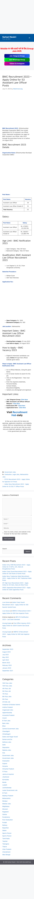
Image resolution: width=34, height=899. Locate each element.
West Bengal (6, 854)
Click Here (24, 399)
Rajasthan (5, 828)
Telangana (5, 844)
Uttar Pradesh (6, 849)
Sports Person (6, 833)
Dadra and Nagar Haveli (10, 737)
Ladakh (4, 785)
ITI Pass (4, 771)
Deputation (5, 747)
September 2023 (7, 649)
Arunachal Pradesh (8, 715)
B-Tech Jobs (6, 720)
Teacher (5, 841)
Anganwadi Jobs (7, 710)
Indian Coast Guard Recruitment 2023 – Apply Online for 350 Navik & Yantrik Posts (15, 605)
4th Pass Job (6, 688)
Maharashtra (6, 798)
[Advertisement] (17, 17)
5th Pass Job (6, 691)
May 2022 (5, 657)
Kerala (4, 782)
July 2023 (5, 654)
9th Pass (5, 699)
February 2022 (7, 665)
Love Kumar (6, 602)
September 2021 (7, 670)
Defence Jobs (6, 742)
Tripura (4, 846)
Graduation (8, 474)
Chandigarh (6, 731)
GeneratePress (26, 862)
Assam (4, 718)
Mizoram (5, 809)
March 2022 (6, 662)
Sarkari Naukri (9, 37)
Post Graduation (7, 820)
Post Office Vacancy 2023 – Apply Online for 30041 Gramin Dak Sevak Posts (16, 625)
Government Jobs (10, 472)
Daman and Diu (7, 739)
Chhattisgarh (6, 734)
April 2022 (5, 660)
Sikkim (4, 830)
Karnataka (5, 779)
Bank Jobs (5, 723)
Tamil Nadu (6, 838)
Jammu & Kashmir (8, 774)
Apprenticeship (7, 712)
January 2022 (6, 668)
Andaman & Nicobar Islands (11, 704)
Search (4, 548)
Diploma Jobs (6, 750)
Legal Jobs (15, 474)
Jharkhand (5, 777)
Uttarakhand (6, 852)
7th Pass (5, 694)
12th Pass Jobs (7, 686)
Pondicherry (6, 817)
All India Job (6, 702)
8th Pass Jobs (6, 696)
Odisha (4, 814)
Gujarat (4, 763)
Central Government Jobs (10, 728)
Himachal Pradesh (8, 769)
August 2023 (6, 652)
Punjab (4, 822)
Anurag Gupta (6, 623)
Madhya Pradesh (7, 795)
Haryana (5, 766)
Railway (4, 825)
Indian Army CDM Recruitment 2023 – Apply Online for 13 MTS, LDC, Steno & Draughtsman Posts (16, 567)
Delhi (4, 745)
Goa (3, 753)
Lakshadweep (6, 787)
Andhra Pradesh (7, 707)
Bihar (4, 726)
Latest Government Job (9, 790)
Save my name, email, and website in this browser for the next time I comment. (17, 533)
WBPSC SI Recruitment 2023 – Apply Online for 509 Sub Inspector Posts (15, 634)
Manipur (5, 801)
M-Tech (4, 793)
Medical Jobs (6, 804)
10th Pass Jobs (7, 683)
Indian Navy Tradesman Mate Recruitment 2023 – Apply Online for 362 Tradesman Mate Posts (16, 578)
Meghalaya (5, 806)
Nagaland (5, 812)
